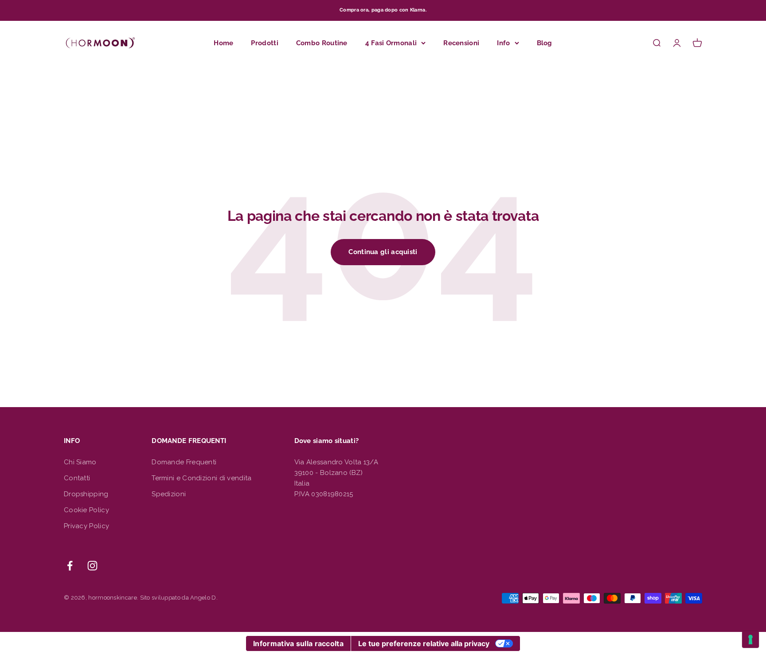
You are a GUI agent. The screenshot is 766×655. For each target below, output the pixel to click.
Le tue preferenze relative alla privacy (423, 643)
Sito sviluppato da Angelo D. (179, 597)
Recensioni (461, 43)
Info (503, 43)
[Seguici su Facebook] (70, 566)
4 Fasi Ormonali (391, 43)
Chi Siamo (80, 462)
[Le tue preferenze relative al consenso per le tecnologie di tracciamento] (750, 639)
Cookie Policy (86, 510)
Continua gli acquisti (382, 252)
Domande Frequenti (184, 462)
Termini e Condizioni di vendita (201, 478)
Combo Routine (322, 43)
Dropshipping (86, 494)
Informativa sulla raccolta (298, 643)
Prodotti (264, 43)
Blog (544, 43)
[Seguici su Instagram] (92, 566)
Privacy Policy (86, 526)
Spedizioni (169, 494)
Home (223, 43)
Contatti (77, 478)
